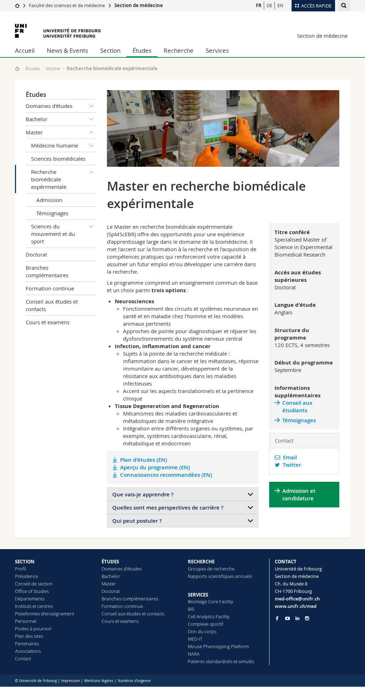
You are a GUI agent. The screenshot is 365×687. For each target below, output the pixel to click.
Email (288, 457)
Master (53, 68)
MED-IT (195, 639)
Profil (20, 568)
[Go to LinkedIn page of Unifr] (297, 618)
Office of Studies (32, 591)
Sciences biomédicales (58, 158)
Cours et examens (48, 322)
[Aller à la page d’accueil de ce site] (17, 68)
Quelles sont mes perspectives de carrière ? (167, 507)
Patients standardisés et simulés (221, 661)
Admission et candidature (298, 494)
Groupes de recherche (211, 568)
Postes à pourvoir (33, 628)
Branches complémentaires (47, 271)
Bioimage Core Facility (210, 601)
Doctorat (36, 254)
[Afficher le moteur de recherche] (344, 5)
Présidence (26, 576)
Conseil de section (34, 583)
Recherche (179, 50)
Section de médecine (138, 5)
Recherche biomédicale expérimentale (48, 179)
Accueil (25, 50)
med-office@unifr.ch (297, 598)
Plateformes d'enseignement (44, 613)
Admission (49, 199)
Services (217, 50)
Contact (23, 658)
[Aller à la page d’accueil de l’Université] (58, 31)
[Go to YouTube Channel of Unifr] (287, 618)
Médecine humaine (54, 145)
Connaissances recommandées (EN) (166, 475)
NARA (194, 654)
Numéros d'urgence (134, 680)
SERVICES (198, 595)
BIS (191, 609)
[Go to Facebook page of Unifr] (277, 618)
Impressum (70, 680)
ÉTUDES (110, 561)
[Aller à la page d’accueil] (17, 5)
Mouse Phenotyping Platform (218, 646)
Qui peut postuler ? (137, 521)
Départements (30, 598)
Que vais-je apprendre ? (143, 494)
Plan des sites (29, 636)
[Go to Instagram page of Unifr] (307, 618)
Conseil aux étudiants (297, 406)
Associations (28, 651)
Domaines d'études (49, 105)
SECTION (25, 561)
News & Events (67, 50)
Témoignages (52, 213)
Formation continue (50, 288)
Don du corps (202, 631)
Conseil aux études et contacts (52, 305)
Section (110, 50)
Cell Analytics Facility (209, 616)
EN (280, 5)
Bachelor (36, 119)
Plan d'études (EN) (143, 460)
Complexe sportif (205, 624)
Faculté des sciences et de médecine (67, 5)
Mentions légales (98, 680)
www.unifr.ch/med (296, 606)
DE (269, 5)
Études (142, 50)
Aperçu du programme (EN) (155, 467)
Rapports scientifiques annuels (220, 576)
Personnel (25, 621)
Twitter (290, 465)
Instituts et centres (34, 606)
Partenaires (27, 643)
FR (259, 5)
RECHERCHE (201, 561)
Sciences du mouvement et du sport (53, 234)
